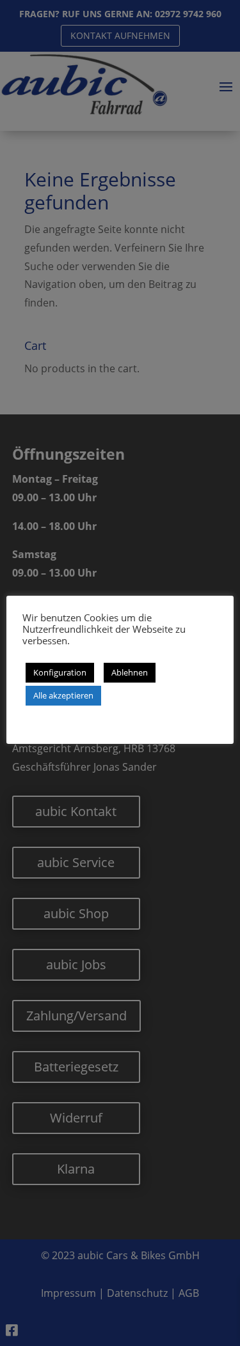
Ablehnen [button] (129, 672)
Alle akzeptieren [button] (63, 695)
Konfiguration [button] (59, 672)
